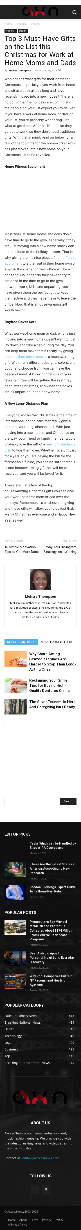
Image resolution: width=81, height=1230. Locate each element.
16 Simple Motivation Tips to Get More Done (21, 549)
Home (8, 24)
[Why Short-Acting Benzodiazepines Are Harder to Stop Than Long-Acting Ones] (15, 659)
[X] (46, 1189)
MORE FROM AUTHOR (56, 642)
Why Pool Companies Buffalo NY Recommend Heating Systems (51, 980)
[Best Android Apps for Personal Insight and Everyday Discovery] (15, 958)
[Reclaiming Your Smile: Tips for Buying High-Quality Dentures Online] (15, 685)
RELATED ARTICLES (21, 642)
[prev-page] (7, 723)
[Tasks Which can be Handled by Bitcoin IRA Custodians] (15, 848)
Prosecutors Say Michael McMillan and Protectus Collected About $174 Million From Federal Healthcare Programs (51, 930)
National (21, 24)
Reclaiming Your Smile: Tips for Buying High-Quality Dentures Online (49, 685)
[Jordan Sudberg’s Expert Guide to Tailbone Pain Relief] (15, 892)
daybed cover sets (28, 357)
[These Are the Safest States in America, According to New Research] (15, 869)
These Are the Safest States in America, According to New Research (52, 868)
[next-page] (14, 723)
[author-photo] (40, 590)
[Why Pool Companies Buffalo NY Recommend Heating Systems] (15, 981)
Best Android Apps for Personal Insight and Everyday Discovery (52, 958)
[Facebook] (35, 1189)
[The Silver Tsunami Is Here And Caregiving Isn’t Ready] (15, 707)
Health (35, 24)
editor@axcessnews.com (40, 1158)
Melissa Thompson (20, 70)
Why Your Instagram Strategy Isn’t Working (60, 549)
